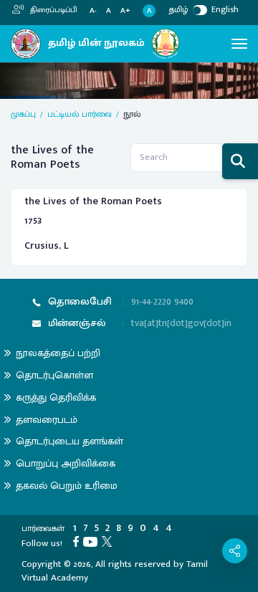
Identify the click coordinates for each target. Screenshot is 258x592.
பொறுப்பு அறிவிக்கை (65, 463)
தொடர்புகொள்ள (54, 375)
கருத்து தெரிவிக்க (56, 397)
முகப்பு (23, 114)
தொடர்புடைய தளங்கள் (69, 441)
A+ (125, 11)
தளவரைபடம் (46, 419)
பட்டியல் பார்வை (79, 114)
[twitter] (109, 541)
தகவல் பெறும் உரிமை (67, 485)
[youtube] (92, 541)
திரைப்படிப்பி (52, 10)
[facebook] (78, 541)
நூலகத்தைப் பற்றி (58, 353)
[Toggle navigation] (239, 44)
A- (93, 11)
